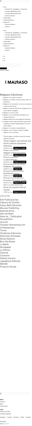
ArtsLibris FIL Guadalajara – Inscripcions (16, 9)
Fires (4, 7)
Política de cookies (5, 411)
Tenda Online (7, 18)
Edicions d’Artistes (10, 24)
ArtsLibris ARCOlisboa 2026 (12, 11)
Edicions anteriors (10, 15)
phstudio (6, 423)
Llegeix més (17, 169)
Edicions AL (6, 22)
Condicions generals (5, 413)
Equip (1, 404)
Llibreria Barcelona (8, 20)
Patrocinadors (4, 406)
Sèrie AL (7, 26)
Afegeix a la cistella (19, 148)
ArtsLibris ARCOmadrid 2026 (13, 13)
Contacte (2, 401)
